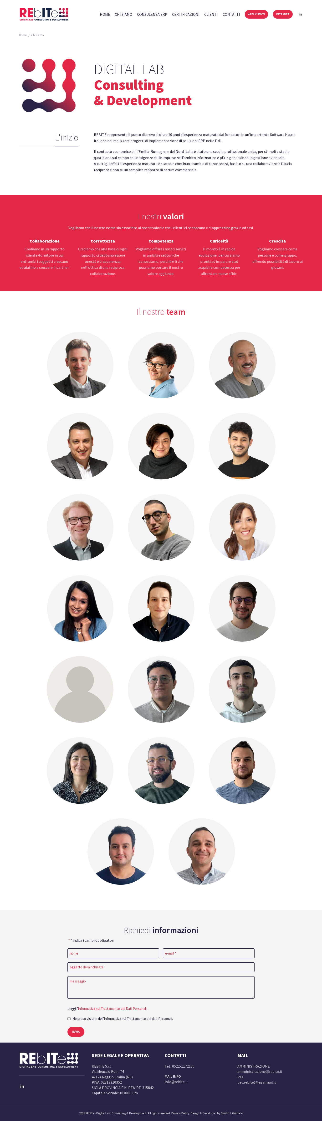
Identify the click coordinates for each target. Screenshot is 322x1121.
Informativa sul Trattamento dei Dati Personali (112, 1008)
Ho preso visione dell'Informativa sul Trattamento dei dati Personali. (122, 1018)
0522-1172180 (183, 1066)
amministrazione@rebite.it (259, 1071)
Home (22, 35)
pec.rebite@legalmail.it (256, 1082)
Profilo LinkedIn (80, 370)
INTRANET (282, 14)
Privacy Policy (180, 1113)
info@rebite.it (176, 1081)
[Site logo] (44, 13)
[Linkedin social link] (300, 14)
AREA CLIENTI (256, 14)
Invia (76, 1032)
